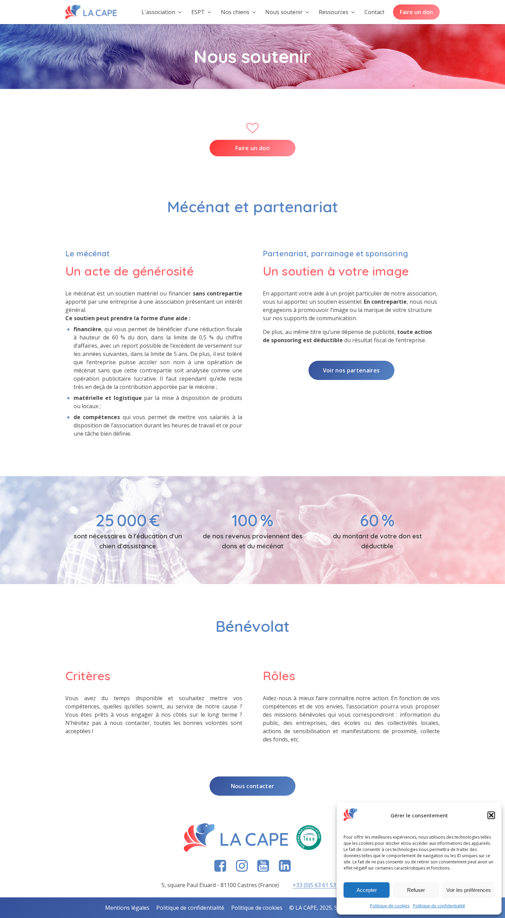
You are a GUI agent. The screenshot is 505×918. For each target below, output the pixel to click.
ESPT (198, 12)
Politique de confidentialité (439, 906)
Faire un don (416, 12)
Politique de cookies (389, 906)
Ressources (333, 12)
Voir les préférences (468, 890)
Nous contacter (252, 786)
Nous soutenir (284, 12)
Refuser (416, 890)
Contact (374, 12)
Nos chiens (235, 12)
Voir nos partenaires (351, 370)
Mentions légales (127, 907)
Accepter (367, 890)
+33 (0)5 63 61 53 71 (318, 885)
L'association (158, 12)
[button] (491, 815)
